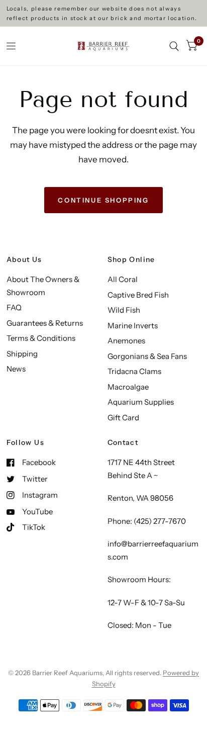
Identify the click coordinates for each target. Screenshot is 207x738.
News (16, 369)
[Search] (174, 46)
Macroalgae (128, 387)
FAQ (14, 307)
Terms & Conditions (41, 338)
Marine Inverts (133, 325)
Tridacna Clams (134, 371)
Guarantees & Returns (45, 323)
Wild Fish (124, 310)
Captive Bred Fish (138, 295)
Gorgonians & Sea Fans (147, 356)
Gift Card (123, 417)
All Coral (123, 279)
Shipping (22, 353)
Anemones (126, 340)
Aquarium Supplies (141, 402)
